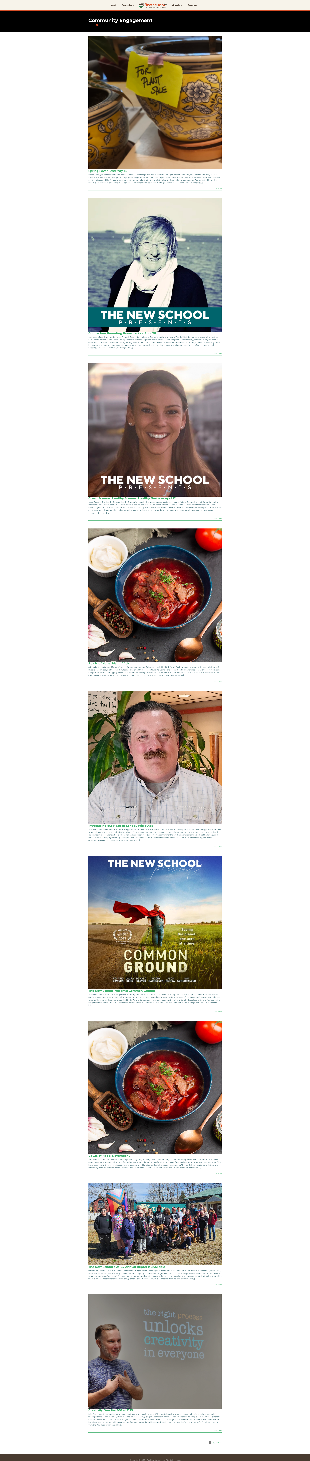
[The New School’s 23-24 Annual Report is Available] (155, 1224)
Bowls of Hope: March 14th (108, 663)
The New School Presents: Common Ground (121, 990)
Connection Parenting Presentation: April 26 (122, 333)
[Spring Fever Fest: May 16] (155, 102)
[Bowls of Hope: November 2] (155, 1087)
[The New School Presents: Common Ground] (155, 922)
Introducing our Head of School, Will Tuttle (120, 825)
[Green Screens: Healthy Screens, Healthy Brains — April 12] (155, 430)
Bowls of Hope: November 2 (109, 1156)
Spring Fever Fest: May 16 (107, 171)
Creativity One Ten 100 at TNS (110, 1410)
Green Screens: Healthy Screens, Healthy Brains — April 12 (132, 498)
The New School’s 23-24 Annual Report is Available (126, 1267)
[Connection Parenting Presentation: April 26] (155, 265)
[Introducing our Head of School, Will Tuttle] (155, 757)
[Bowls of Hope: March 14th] (155, 595)
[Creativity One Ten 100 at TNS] (155, 1351)
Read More (217, 188)
